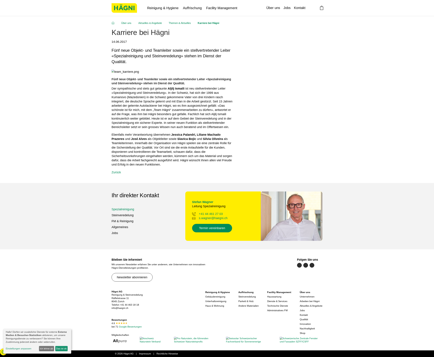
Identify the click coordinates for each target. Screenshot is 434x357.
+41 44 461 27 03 (211, 214)
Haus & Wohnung (214, 305)
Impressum (145, 353)
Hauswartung (274, 296)
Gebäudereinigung (215, 296)
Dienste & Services (277, 301)
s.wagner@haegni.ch (213, 218)
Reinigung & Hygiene (163, 8)
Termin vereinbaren (212, 228)
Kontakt (299, 8)
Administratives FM (277, 310)
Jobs (287, 8)
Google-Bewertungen (130, 326)
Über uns (273, 8)
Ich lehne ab (46, 348)
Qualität (304, 319)
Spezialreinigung (123, 209)
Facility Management (221, 8)
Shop (302, 333)
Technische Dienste (277, 305)
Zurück (116, 172)
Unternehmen (307, 296)
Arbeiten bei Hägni (310, 301)
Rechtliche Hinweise (167, 353)
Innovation (305, 324)
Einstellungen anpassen (18, 348)
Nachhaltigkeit (307, 328)
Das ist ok (61, 348)
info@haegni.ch (120, 308)
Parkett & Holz (246, 301)
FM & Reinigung (122, 221)
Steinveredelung (123, 215)
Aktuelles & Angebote (311, 305)
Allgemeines (120, 227)
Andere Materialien (248, 305)
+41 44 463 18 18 (129, 304)
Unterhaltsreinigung (215, 301)
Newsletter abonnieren (132, 277)
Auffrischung (192, 8)
